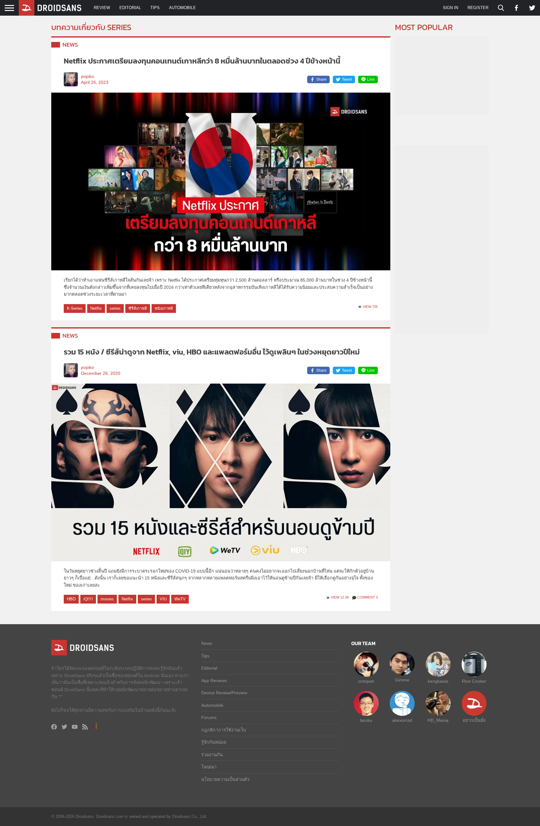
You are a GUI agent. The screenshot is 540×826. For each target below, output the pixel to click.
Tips (155, 7)
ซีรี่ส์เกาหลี (137, 308)
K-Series (74, 308)
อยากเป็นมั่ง (474, 720)
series (115, 308)
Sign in (450, 7)
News (70, 44)
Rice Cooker (474, 681)
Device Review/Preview (224, 692)
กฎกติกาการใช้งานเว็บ (223, 729)
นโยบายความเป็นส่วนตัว (225, 779)
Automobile (182, 7)
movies (107, 599)
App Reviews (214, 680)
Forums (209, 717)
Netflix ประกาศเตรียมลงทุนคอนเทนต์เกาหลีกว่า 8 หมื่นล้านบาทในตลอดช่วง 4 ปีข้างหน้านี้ (202, 60)
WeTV (180, 599)
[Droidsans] (50, 8)
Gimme (402, 679)
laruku (366, 720)
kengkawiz (438, 681)
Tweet (347, 79)
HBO (71, 599)
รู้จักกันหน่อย (213, 742)
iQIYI (88, 599)
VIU (163, 599)
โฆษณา (209, 766)
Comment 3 (367, 597)
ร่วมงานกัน (212, 754)
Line (371, 79)
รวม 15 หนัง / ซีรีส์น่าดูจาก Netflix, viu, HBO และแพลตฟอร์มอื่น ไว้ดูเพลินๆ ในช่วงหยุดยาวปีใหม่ (212, 351)
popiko (87, 76)
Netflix (96, 308)
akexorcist (402, 720)
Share (321, 79)
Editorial (130, 7)
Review (102, 7)
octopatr (366, 681)
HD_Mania (438, 720)
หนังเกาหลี (164, 308)
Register (478, 7)
